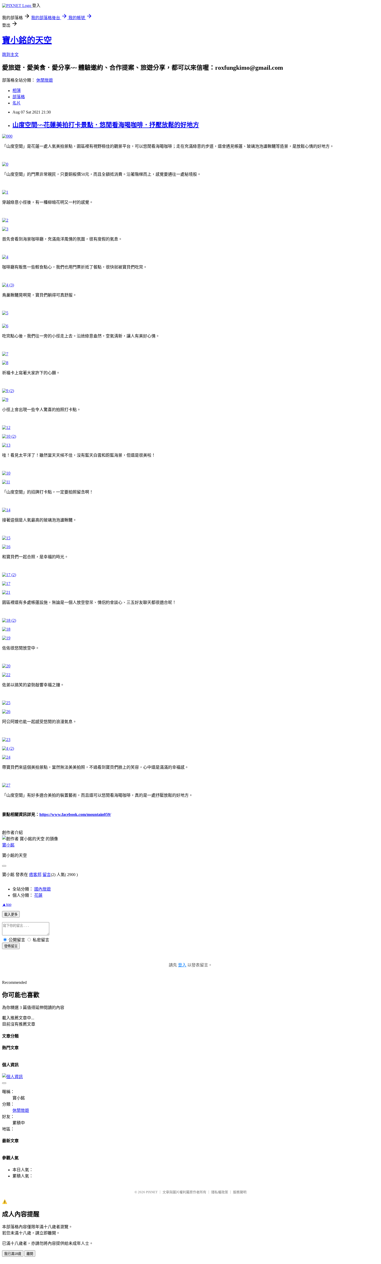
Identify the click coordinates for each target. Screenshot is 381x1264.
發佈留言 (11, 946)
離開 (29, 1254)
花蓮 (38, 895)
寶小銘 (8, 845)
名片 (16, 103)
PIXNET (152, 1192)
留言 (47, 874)
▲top (6, 904)
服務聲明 (239, 1192)
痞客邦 (35, 874)
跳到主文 (10, 54)
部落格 (18, 97)
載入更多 (11, 914)
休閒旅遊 (44, 80)
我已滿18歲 (12, 1254)
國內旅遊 (42, 889)
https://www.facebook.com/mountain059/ (75, 814)
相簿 (16, 90)
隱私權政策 (219, 1192)
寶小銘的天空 (27, 40)
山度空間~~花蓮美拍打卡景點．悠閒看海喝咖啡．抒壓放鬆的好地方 (105, 125)
